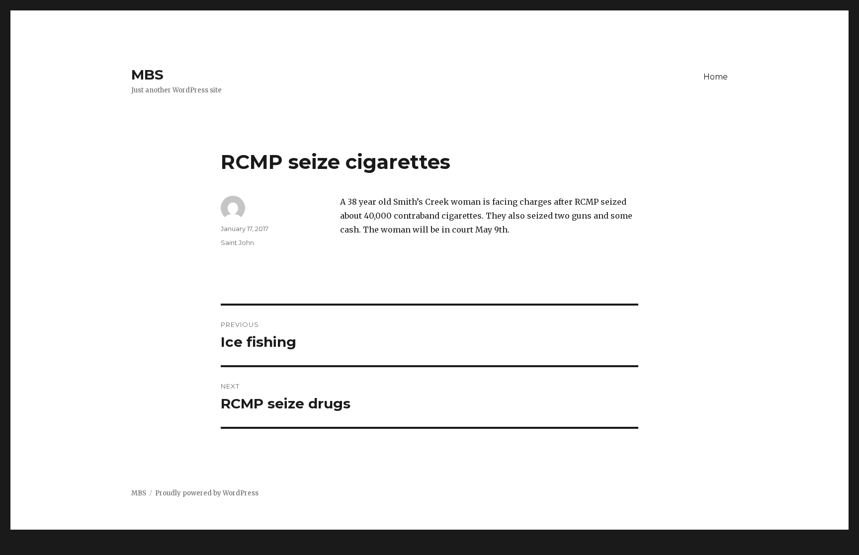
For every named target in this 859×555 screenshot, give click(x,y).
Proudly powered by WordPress (206, 493)
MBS (147, 74)
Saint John (237, 242)
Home (715, 76)
